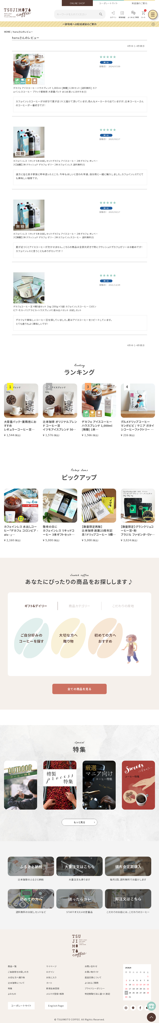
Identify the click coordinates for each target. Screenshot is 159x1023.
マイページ (51, 966)
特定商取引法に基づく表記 (97, 993)
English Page (56, 1005)
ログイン (113, 17)
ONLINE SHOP (77, 3)
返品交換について (93, 977)
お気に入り (51, 977)
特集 (10, 988)
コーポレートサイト (108, 3)
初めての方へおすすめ (105, 638)
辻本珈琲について (16, 982)
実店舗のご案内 (139, 3)
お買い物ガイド (92, 971)
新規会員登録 (52, 988)
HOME (7, 31)
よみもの (12, 993)
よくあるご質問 (133, 17)
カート (49, 982)
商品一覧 (12, 966)
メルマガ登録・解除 (55, 993)
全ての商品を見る (79, 689)
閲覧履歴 (122, 17)
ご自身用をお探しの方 (18, 971)
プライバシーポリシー (95, 988)
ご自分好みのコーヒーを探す (31, 638)
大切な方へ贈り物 (68, 638)
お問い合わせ (91, 966)
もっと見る (79, 822)
